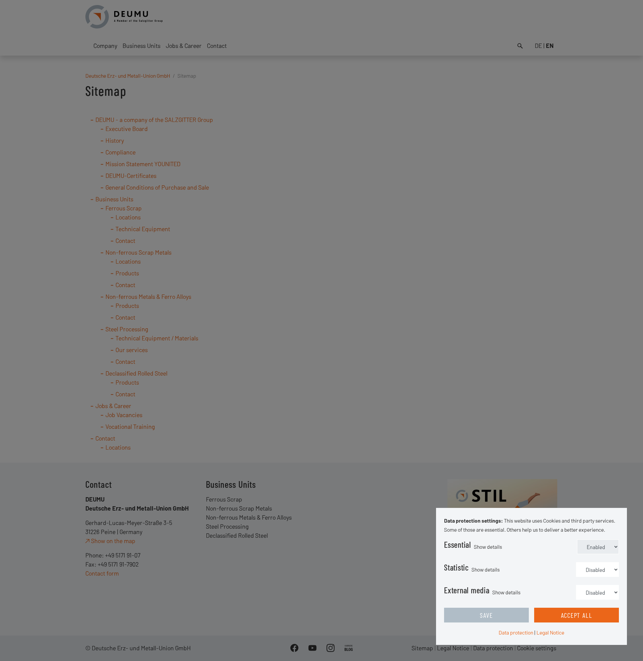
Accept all (576, 615)
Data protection (516, 632)
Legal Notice (550, 632)
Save (486, 615)
